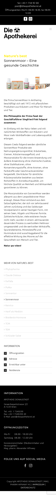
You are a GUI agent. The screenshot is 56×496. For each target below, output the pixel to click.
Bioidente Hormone (15, 317)
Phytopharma (12, 269)
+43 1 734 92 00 (30, 2)
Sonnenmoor (12, 299)
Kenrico (9, 305)
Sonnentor (11, 293)
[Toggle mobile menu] (50, 29)
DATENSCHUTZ (28, 487)
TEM (7, 329)
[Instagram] (30, 465)
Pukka (8, 287)
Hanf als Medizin (14, 311)
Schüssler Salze (13, 335)
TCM (7, 323)
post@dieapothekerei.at (28, 5)
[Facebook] (25, 465)
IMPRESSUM (39, 484)
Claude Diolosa (13, 275)
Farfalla (9, 281)
